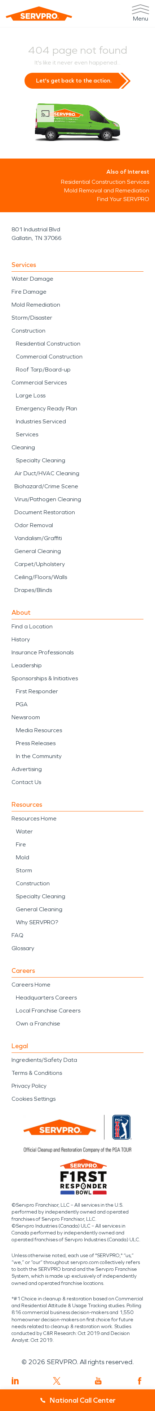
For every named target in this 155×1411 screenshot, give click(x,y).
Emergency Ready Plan (46, 408)
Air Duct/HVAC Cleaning (46, 473)
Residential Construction (48, 343)
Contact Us (26, 782)
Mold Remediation (36, 304)
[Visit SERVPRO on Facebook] (139, 1381)
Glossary (23, 948)
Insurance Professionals (43, 652)
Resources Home (34, 818)
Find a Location (32, 626)
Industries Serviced (41, 421)
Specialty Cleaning (40, 460)
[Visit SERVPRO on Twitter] (57, 1381)
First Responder (37, 691)
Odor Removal (33, 525)
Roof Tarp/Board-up (43, 369)
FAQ (17, 935)
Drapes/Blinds (33, 590)
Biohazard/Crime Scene (46, 486)
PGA (22, 704)
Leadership (27, 665)
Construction (28, 330)
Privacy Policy (29, 1085)
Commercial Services (39, 382)
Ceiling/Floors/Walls (40, 577)
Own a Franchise (38, 1023)
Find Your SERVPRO (123, 199)
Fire (21, 844)
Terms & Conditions (37, 1072)
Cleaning (23, 447)
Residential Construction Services (105, 181)
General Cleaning (37, 551)
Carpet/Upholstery (39, 564)
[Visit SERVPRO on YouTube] (98, 1381)
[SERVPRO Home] (39, 13)
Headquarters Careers (46, 997)
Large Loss (30, 395)
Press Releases (36, 743)
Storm (24, 870)
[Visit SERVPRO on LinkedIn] (15, 1381)
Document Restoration (44, 512)
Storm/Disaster (32, 317)
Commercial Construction (49, 356)
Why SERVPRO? (37, 922)
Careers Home (31, 984)
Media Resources (39, 730)
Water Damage (32, 278)
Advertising (27, 769)
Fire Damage (29, 291)
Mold (22, 857)
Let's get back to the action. (73, 80)
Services (27, 434)
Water (24, 831)
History (21, 639)
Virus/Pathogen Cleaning (47, 499)
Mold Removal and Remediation (106, 190)
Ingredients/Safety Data (44, 1059)
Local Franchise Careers (48, 1010)
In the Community (39, 756)
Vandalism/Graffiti (38, 538)
